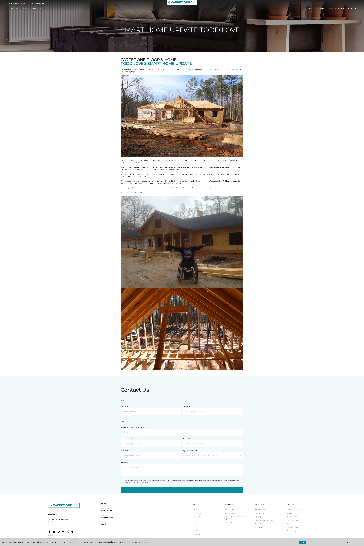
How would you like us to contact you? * (134, 427)
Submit (182, 490)
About (134, 20)
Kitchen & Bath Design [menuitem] (294, 510)
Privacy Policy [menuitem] (291, 531)
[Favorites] (352, 8)
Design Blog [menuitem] (228, 522)
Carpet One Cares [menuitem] (293, 520)
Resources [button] (25, 8)
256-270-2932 (40, 3)
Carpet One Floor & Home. (62, 536)
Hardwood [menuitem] (196, 517)
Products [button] (12, 8)
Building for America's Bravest (210, 69)
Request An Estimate (336, 8)
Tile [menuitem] (194, 527)
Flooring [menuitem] (195, 510)
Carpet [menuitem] (195, 520)
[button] (348, 8)
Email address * (188, 439)
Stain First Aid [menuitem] (260, 513)
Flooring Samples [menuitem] (230, 513)
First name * (125, 406)
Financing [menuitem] (196, 534)
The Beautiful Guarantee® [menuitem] (264, 520)
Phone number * (126, 439)
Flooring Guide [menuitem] (260, 517)
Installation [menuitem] (259, 527)
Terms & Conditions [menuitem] (293, 527)
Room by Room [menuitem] (292, 517)
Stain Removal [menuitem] (260, 510)
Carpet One (125, 20)
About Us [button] (37, 8)
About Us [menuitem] (290, 513)
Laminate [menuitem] (196, 524)
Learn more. (145, 542)
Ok (303, 542)
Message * (124, 462)
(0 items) (355, 8)
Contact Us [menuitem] (290, 524)
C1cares (141, 20)
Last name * (187, 406)
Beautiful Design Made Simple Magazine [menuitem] (234, 518)
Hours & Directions (316, 8)
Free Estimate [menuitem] (197, 531)
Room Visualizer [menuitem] (229, 510)
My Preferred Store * (190, 450)
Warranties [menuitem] (259, 524)
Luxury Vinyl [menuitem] (197, 513)
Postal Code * (125, 450)
